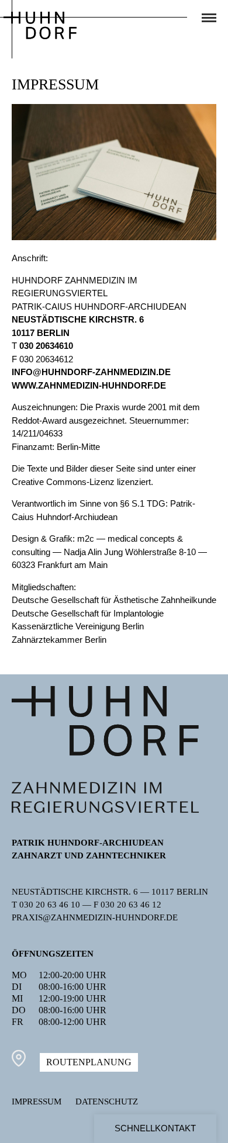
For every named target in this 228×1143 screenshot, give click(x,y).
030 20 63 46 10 (49, 904)
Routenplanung (89, 1062)
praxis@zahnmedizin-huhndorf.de (95, 917)
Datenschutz (106, 1101)
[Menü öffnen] (209, 18)
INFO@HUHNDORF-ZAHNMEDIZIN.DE (91, 372)
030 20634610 (46, 346)
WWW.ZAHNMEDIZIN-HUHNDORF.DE (89, 385)
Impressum (36, 1101)
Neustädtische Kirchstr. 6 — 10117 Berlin (110, 891)
